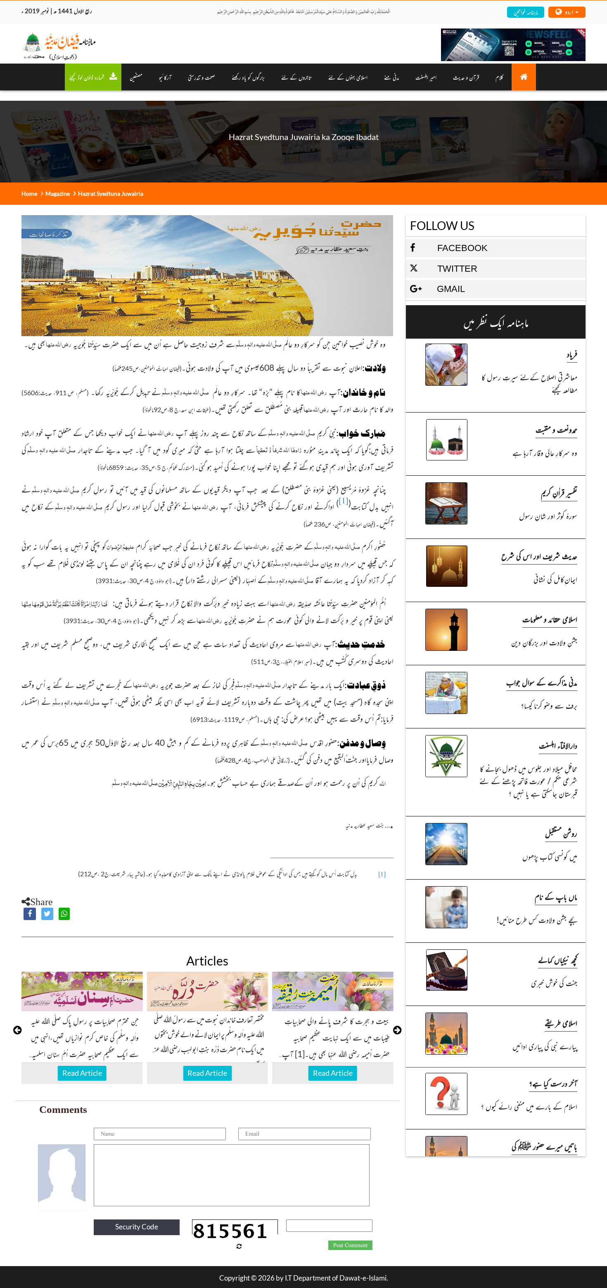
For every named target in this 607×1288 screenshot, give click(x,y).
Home (29, 193)
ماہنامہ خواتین (526, 12)
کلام (499, 77)
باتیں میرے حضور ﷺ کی (544, 1146)
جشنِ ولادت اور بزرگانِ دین (544, 642)
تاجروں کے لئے (296, 77)
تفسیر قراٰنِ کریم (559, 492)
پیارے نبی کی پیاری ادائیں (544, 1046)
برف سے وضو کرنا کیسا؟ (549, 705)
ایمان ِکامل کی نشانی (555, 579)
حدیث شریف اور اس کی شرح (539, 555)
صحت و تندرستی (201, 77)
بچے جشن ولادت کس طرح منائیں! (536, 919)
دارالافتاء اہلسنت (558, 745)
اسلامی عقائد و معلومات (549, 619)
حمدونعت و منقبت (556, 429)
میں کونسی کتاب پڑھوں (549, 856)
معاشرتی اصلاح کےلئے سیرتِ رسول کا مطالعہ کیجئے (529, 383)
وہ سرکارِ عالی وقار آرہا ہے (544, 452)
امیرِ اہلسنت (425, 77)
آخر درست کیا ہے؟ (553, 1083)
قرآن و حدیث (466, 77)
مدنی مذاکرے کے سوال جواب (541, 682)
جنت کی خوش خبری (554, 982)
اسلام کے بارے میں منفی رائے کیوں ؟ (529, 1106)
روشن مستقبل (561, 833)
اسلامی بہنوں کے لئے (348, 77)
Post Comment (350, 1245)
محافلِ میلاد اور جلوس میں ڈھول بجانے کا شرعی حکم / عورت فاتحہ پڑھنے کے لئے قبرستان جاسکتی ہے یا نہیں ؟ (528, 780)
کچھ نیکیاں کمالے (557, 959)
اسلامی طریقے (561, 1023)
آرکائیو (165, 77)
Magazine (57, 193)
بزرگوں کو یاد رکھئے (248, 77)
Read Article (82, 1072)
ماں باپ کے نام (556, 896)
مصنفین (136, 77)
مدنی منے (391, 77)
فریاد (572, 354)
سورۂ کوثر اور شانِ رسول (548, 515)
